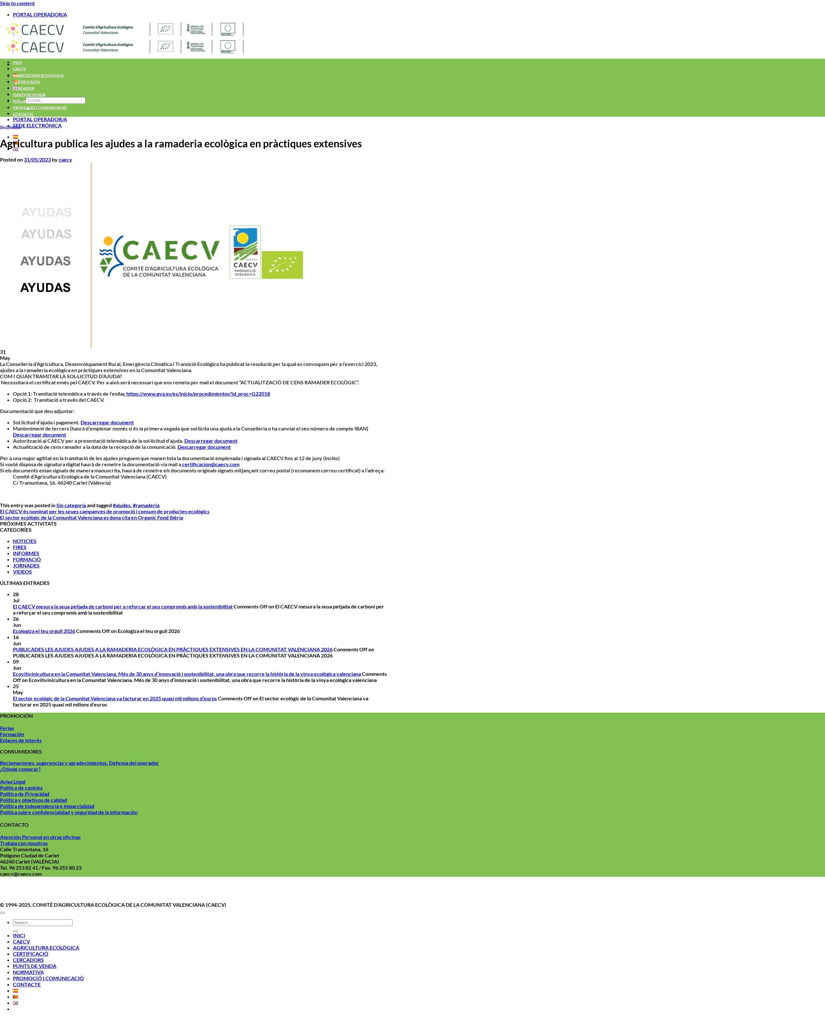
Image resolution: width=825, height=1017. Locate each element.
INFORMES (26, 553)
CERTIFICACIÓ (26, 81)
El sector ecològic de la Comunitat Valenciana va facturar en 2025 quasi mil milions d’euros (115, 698)
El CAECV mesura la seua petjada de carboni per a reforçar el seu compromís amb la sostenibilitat (123, 606)
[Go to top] (2, 913)
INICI (17, 62)
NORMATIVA (25, 101)
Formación (12, 734)
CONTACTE (23, 114)
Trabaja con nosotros (24, 843)
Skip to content (17, 3)
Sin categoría (10, 127)
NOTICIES (24, 541)
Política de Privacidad (24, 794)
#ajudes (122, 505)
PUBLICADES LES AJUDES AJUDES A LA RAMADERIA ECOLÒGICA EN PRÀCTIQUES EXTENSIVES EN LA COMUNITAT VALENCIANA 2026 (173, 649)
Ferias (7, 728)
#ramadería (146, 505)
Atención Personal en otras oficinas (40, 837)
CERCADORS (28, 960)
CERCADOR (23, 88)
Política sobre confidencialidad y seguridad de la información (69, 812)
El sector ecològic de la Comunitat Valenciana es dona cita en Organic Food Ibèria (91, 517)
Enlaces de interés (21, 740)
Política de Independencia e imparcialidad (47, 806)
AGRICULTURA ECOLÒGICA (38, 75)
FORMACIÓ (27, 559)
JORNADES (26, 565)
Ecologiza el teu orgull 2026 (44, 631)
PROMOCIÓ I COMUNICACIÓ (40, 107)
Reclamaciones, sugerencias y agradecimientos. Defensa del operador (79, 763)
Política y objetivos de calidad (33, 800)
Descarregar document (107, 422)
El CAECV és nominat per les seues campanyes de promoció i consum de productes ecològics (104, 511)
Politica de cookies (21, 788)
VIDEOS (22, 571)
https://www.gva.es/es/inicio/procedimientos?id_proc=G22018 (198, 393)
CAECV (19, 68)
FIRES (19, 547)
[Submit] (15, 931)
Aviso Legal (12, 781)
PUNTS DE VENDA (29, 94)
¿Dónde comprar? (20, 769)
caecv (65, 159)
